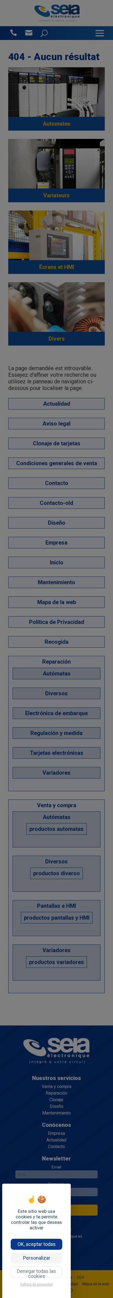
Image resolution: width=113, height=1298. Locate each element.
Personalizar (36, 1258)
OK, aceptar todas (37, 1244)
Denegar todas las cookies (36, 1272)
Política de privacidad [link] (36, 1284)
